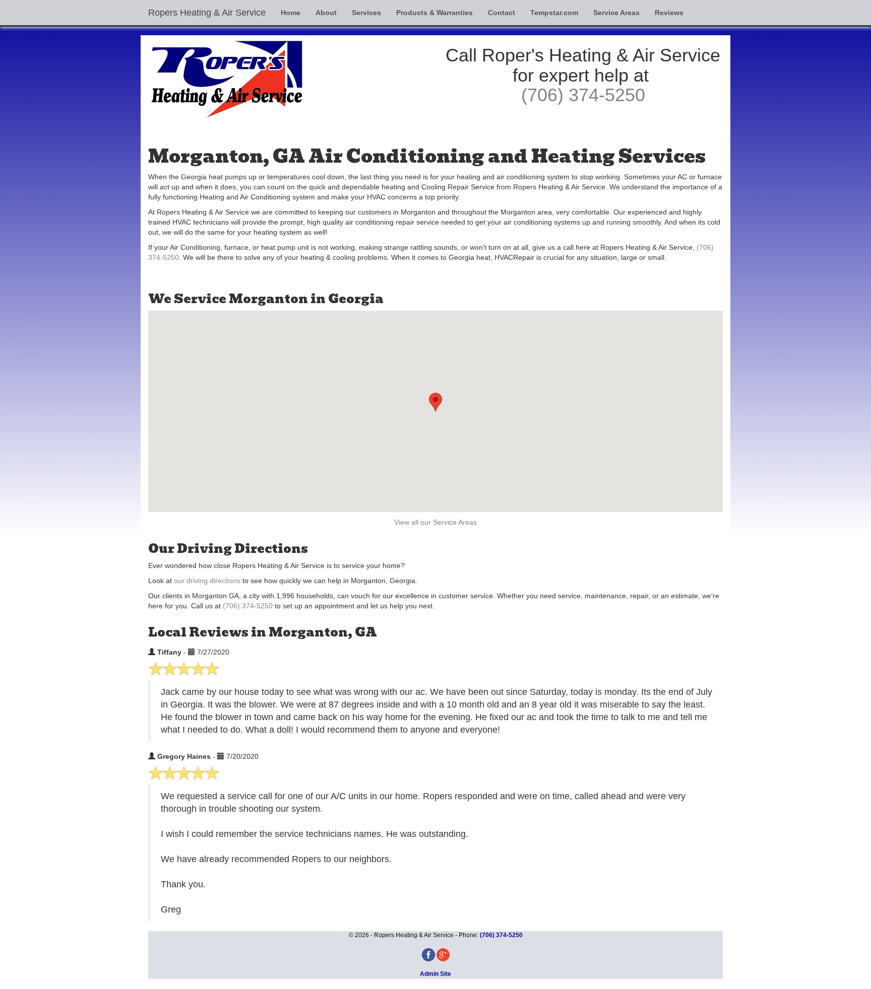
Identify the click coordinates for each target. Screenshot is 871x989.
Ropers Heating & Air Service (207, 13)
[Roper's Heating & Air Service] (288, 78)
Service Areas (616, 13)
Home (290, 13)
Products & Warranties (434, 13)
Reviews (669, 13)
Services (366, 13)
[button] (435, 402)
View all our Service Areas (435, 522)
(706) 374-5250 (583, 95)
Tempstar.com (554, 13)
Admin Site (435, 973)
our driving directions (207, 581)
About (326, 13)
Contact (501, 13)
